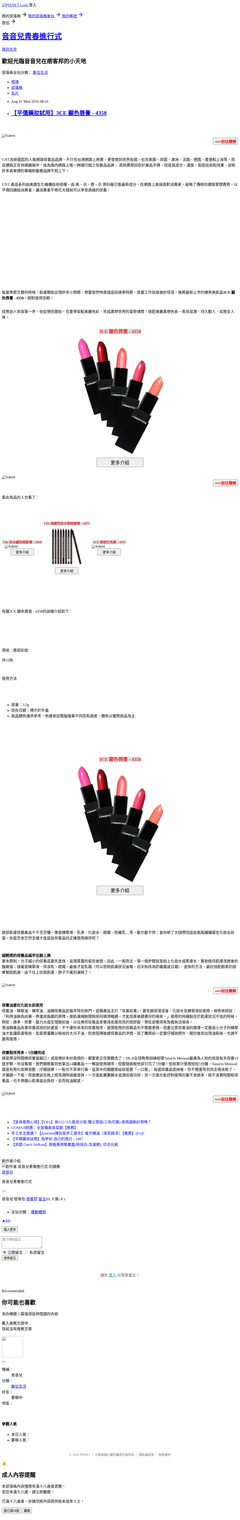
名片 (15, 93)
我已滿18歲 (11, 1510)
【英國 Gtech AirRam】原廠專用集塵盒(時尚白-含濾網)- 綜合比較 (64, 1145)
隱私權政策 (146, 1454)
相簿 (15, 82)
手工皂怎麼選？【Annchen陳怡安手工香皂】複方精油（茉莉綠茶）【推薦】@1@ (77, 1133)
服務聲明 (164, 1454)
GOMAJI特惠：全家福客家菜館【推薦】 (44, 1128)
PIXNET (85, 1454)
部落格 (16, 88)
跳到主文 (9, 49)
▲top (6, 1220)
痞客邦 (32, 1199)
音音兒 (7, 1172)
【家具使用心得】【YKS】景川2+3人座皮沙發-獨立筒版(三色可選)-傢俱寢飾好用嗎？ (81, 1122)
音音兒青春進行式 (32, 36)
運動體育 (38, 1212)
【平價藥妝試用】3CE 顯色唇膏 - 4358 (59, 113)
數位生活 (40, 73)
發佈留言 (10, 1258)
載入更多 (10, 1229)
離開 (27, 1510)
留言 (42, 1199)
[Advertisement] (80, 234)
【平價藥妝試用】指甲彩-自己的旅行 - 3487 (47, 1139)
